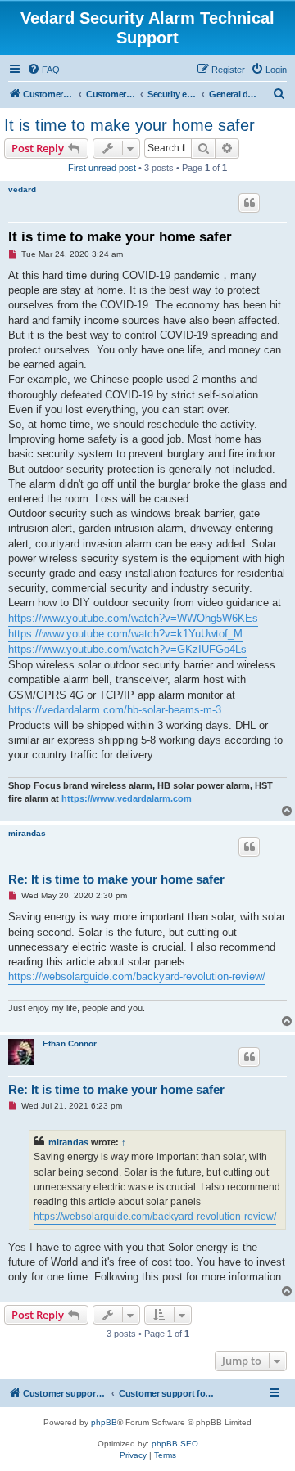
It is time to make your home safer (129, 125)
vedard (22, 189)
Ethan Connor (70, 1043)
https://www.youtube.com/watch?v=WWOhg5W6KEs (133, 618)
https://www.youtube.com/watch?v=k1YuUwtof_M (125, 634)
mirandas (27, 833)
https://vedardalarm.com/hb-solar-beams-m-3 (114, 710)
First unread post (102, 168)
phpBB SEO (175, 1443)
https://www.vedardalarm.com (126, 798)
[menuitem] (43, 69)
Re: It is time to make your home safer (116, 879)
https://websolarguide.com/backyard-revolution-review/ (137, 976)
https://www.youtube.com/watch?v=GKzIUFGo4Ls (127, 649)
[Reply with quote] (249, 203)
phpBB (104, 1422)
